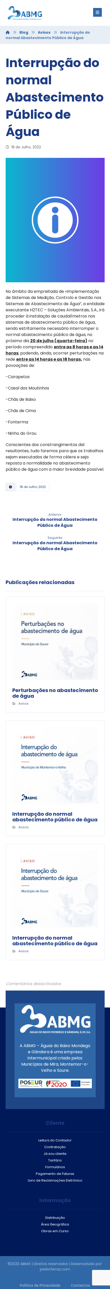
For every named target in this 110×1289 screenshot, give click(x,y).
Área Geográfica (55, 1224)
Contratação (55, 1147)
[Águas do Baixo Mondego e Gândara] (36, 13)
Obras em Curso (55, 1231)
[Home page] (8, 32)
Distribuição (55, 1217)
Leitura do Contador (55, 1140)
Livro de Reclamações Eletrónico (55, 1180)
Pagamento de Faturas (55, 1173)
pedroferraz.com (55, 1269)
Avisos (23, 703)
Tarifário (55, 1160)
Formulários (55, 1167)
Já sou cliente (55, 1153)
